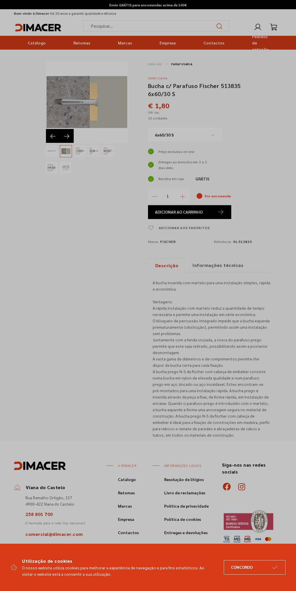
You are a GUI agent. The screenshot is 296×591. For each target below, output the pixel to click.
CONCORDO (242, 567)
